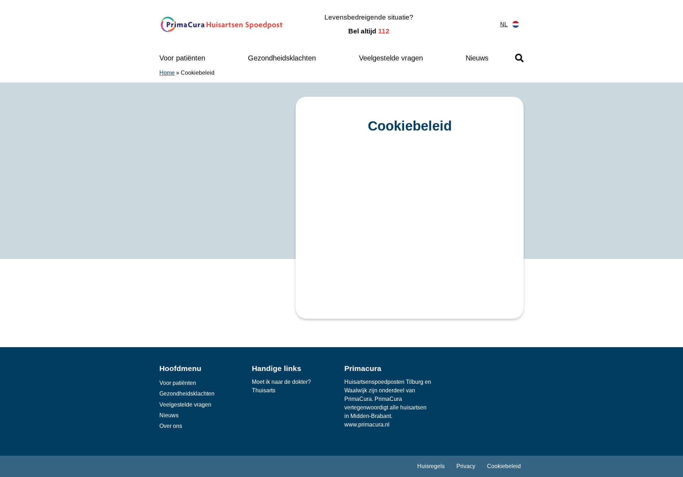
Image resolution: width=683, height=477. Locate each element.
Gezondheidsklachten (282, 58)
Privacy (465, 466)
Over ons (170, 426)
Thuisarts (263, 390)
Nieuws (477, 58)
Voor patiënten (182, 58)
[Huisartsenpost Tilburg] (222, 24)
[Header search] (519, 58)
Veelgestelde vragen (391, 58)
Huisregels (431, 466)
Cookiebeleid (504, 466)
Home (167, 73)
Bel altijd (369, 31)
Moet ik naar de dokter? (281, 382)
